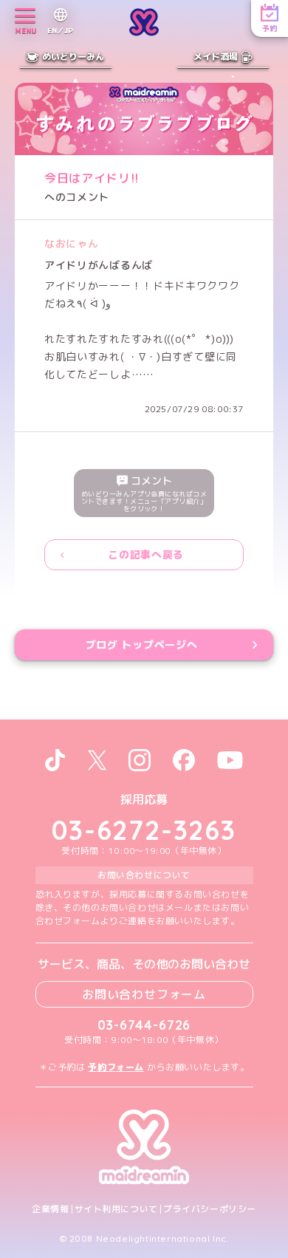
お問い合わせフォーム (144, 994)
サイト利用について (116, 1209)
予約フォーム (116, 1067)
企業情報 (50, 1209)
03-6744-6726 (144, 1024)
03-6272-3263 (144, 830)
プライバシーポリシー (209, 1209)
